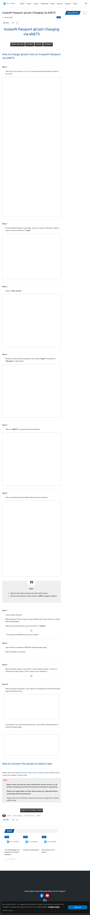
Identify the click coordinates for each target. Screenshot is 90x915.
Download (44, 3)
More (75, 3)
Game (29, 3)
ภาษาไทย (5, 910)
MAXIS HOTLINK (17, 44)
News (52, 3)
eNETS (38, 815)
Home (22, 3)
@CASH (9, 815)
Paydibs (30, 44)
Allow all (77, 907)
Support (68, 3)
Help (58, 17)
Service (59, 3)
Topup (35, 3)
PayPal (38, 44)
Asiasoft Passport (29, 815)
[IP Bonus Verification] (31, 841)
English (11, 910)
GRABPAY (47, 44)
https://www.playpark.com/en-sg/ (20, 71)
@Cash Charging (18, 815)
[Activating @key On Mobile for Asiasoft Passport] (12, 841)
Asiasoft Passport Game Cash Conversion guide (32, 773)
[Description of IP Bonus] (50, 841)
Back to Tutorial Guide (31, 810)
